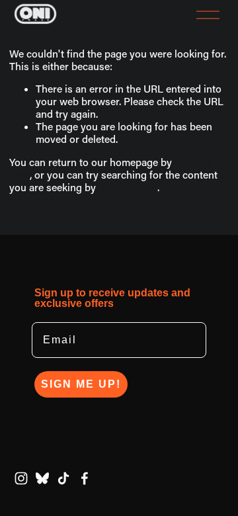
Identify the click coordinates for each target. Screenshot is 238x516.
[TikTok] (63, 478)
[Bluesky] (42, 478)
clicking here (128, 187)
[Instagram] (21, 478)
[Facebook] (84, 478)
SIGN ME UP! (81, 384)
